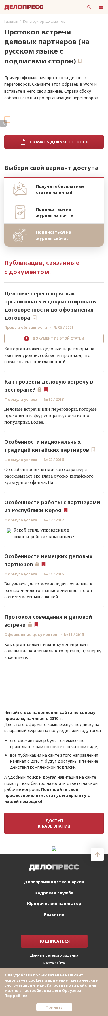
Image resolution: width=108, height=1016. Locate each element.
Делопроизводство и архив (54, 882)
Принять (54, 1007)
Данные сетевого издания (54, 955)
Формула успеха (21, 399)
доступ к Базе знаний (54, 823)
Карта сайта (54, 963)
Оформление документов (31, 634)
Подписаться (54, 941)
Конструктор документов (44, 21)
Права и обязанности (26, 327)
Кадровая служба (54, 893)
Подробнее (15, 995)
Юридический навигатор (54, 903)
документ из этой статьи (57, 338)
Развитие (54, 914)
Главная (11, 21)
